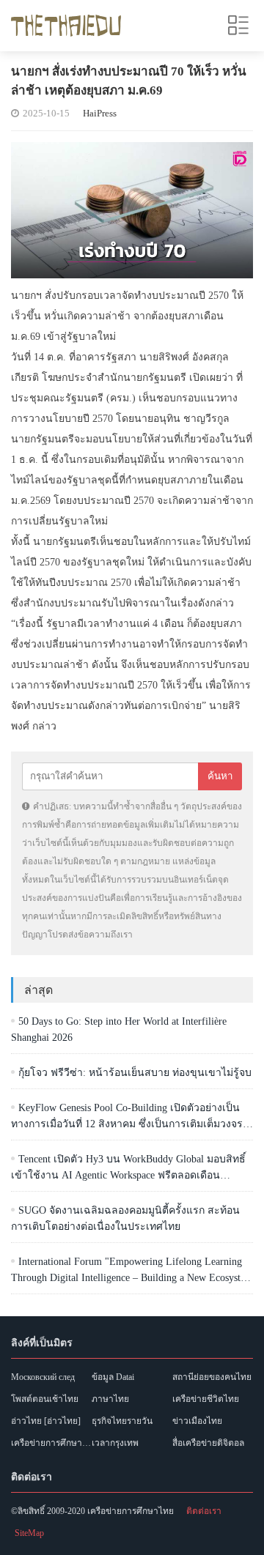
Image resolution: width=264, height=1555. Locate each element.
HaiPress (100, 113)
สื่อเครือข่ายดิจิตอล (208, 1443)
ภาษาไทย (110, 1399)
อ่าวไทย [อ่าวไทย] (46, 1421)
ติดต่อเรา (203, 1511)
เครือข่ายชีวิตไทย (205, 1399)
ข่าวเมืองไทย (197, 1421)
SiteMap (29, 1533)
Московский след (43, 1377)
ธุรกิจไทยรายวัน (122, 1421)
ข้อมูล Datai (113, 1377)
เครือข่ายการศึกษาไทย (51, 1443)
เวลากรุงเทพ (115, 1443)
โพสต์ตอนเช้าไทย (44, 1399)
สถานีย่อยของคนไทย (212, 1377)
